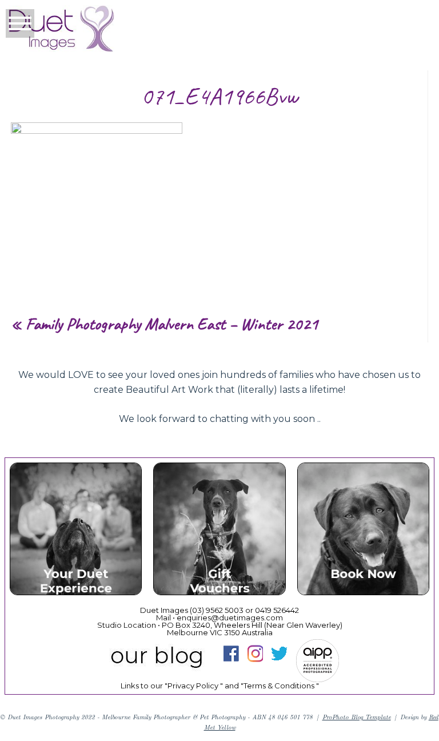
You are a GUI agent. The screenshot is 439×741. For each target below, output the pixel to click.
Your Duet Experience (75, 531)
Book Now (363, 531)
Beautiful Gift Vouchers (218, 531)
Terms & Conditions (279, 685)
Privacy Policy (192, 685)
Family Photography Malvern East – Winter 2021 (172, 323)
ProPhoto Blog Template (356, 716)
